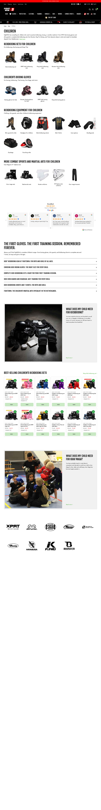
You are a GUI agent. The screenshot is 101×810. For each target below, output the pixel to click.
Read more (22, 39)
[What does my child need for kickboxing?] (33, 333)
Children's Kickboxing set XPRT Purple (58, 394)
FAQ (25, 4)
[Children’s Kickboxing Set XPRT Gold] (89, 384)
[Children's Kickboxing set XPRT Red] (73, 384)
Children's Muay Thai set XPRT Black (58, 425)
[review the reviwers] (25, 215)
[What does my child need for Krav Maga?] (33, 479)
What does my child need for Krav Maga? (79, 457)
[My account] (92, 9)
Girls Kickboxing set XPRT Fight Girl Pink (27, 425)
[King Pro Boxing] (50, 546)
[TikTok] (80, 4)
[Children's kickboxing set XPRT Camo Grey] (73, 415)
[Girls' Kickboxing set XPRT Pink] (27, 384)
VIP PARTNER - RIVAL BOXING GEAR (50, 1)
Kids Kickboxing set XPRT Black (11, 394)
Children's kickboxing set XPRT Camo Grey (74, 425)
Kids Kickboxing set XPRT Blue (42, 394)
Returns (14, 4)
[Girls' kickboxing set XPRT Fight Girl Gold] (42, 415)
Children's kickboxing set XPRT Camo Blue (89, 425)
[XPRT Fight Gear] (13, 527)
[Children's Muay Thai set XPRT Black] (58, 415)
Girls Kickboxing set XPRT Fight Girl (11, 425)
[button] (90, 4)
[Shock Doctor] (88, 527)
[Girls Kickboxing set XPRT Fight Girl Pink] (27, 415)
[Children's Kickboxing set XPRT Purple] (58, 384)
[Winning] (13, 546)
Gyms (5, 4)
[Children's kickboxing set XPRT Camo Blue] (89, 415)
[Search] (89, 9)
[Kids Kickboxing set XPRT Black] (11, 384)
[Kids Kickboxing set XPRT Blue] (42, 384)
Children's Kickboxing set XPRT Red (74, 394)
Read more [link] (69, 357)
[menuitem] (5, 4)
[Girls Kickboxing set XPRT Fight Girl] (11, 415)
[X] (74, 4)
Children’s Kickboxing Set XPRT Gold (89, 394)
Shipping (10, 4)
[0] (95, 9)
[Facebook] (72, 4)
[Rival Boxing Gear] (32, 527)
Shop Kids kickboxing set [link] (89, 373)
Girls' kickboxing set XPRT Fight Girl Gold (41, 425)
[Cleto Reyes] (50, 527)
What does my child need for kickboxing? (79, 310)
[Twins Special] (69, 527)
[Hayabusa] (32, 546)
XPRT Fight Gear (9, 392)
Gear (9, 26)
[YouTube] (78, 4)
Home (5, 26)
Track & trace (20, 4)
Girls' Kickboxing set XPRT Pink (26, 394)
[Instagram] (76, 4)
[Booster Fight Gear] (69, 546)
